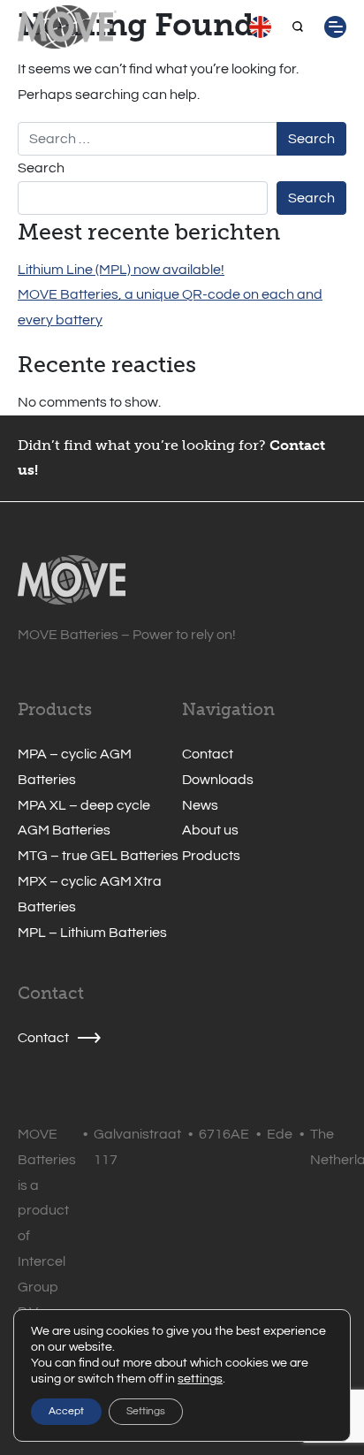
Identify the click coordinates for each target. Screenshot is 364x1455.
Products (211, 856)
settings (200, 1379)
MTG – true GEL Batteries (98, 856)
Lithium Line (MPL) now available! (121, 270)
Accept (66, 1411)
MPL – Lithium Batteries (92, 933)
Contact (207, 754)
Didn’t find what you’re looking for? (142, 445)
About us (210, 830)
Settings (145, 1411)
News (200, 805)
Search (41, 168)
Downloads (218, 780)
